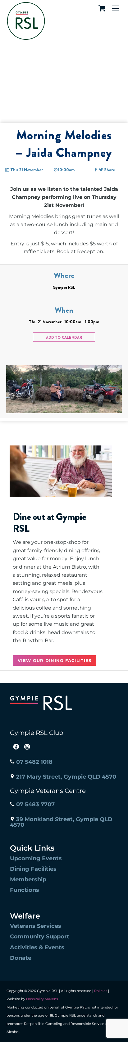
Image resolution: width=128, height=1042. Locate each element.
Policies (100, 991)
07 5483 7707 (35, 804)
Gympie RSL (64, 287)
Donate (20, 958)
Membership (28, 879)
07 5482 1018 (34, 761)
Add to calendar (64, 337)
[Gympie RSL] (26, 37)
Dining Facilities (33, 868)
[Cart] (101, 8)
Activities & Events (37, 947)
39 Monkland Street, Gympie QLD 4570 (61, 822)
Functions (24, 890)
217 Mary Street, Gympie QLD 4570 (65, 776)
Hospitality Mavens (41, 999)
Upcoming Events (36, 858)
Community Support (39, 936)
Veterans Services (35, 926)
